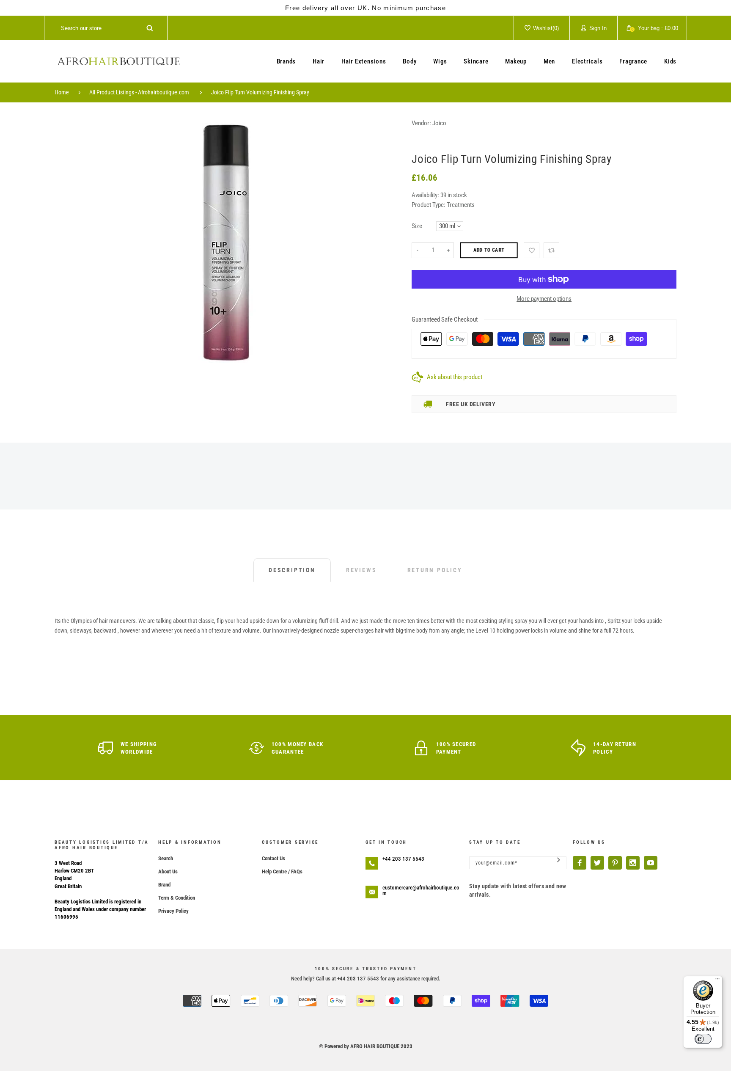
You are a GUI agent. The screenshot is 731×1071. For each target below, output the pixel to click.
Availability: (426, 195)
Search (165, 858)
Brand (164, 884)
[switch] (703, 1039)
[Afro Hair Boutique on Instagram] (633, 863)
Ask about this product (454, 377)
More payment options (544, 299)
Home (62, 92)
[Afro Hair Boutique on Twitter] (597, 863)
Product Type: (428, 205)
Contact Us (273, 858)
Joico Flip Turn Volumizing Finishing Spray (260, 92)
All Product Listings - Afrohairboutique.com (139, 92)
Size (417, 226)
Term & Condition (176, 898)
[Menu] (717, 981)
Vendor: (421, 123)
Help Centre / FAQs (282, 871)
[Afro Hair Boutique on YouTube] (650, 863)
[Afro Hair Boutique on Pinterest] (615, 863)
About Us (168, 871)
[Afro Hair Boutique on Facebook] (579, 863)
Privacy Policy (173, 911)
